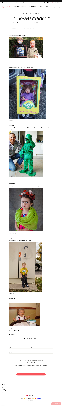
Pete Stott (12, 293)
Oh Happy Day (13, 233)
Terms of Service (42, 365)
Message (11, 352)
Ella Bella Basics (31, 6)
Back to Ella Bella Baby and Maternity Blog (31, 374)
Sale (30, 8)
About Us (3, 2)
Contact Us (8, 2)
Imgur (11, 328)
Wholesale (35, 8)
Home (24, 13)
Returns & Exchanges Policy (6, 386)
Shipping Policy (4, 389)
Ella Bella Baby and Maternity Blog (32, 13)
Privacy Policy (35, 365)
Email (32, 347)
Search (3, 382)
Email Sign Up (13, 2)
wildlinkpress (12, 178)
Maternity (16, 6)
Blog (19, 2)
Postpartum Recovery (42, 6)
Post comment (31, 362)
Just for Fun (28, 15)
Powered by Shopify (31, 402)
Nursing (23, 6)
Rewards (22, 2)
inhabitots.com (13, 60)
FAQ (17, 2)
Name (10, 347)
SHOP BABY (12, 334)
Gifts (26, 8)
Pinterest (12, 120)
